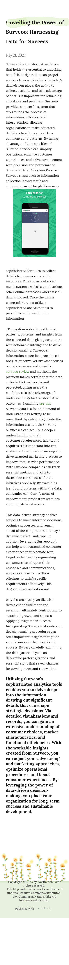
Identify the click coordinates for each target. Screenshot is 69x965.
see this (45, 403)
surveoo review (17, 371)
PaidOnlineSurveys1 (10, 6)
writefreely (44, 908)
